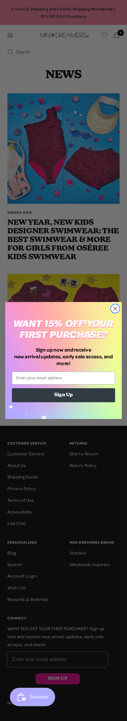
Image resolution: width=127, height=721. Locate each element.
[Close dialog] (115, 308)
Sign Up (63, 395)
